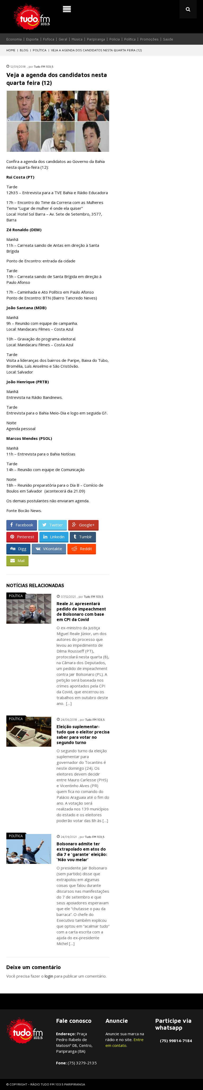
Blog (24, 50)
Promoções (149, 39)
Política (130, 39)
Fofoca (48, 39)
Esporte (32, 39)
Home (10, 50)
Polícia (114, 39)
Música (77, 39)
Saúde (168, 39)
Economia (14, 39)
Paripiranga (96, 39)
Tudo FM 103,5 (43, 66)
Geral (63, 39)
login (49, 976)
